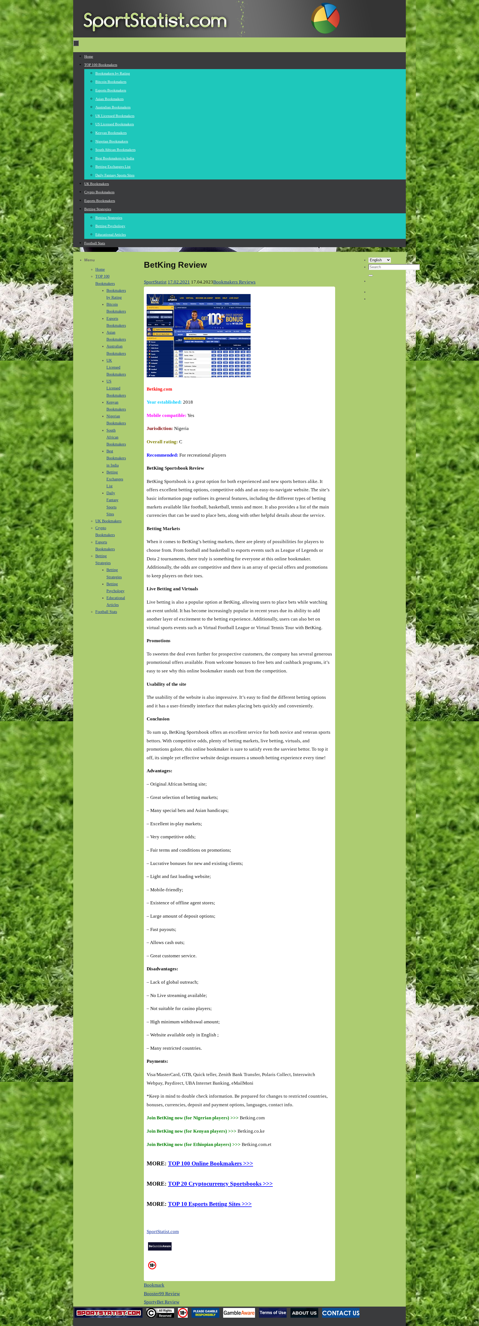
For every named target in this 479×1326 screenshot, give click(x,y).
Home (100, 269)
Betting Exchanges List (114, 479)
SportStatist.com (163, 1231)
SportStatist (155, 282)
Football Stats (106, 612)
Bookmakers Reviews (234, 282)
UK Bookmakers (108, 521)
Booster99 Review (162, 1293)
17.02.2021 (179, 282)
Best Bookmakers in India (116, 458)
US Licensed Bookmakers (116, 388)
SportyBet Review (161, 1302)
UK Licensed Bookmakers (116, 367)
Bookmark (154, 1285)
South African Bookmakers (116, 437)
